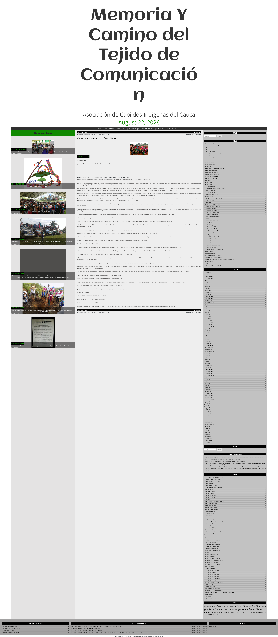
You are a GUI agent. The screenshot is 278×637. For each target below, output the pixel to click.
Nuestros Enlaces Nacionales (212, 229)
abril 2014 (207, 337)
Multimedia (159, 128)
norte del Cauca (229, 612)
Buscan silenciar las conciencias (213, 154)
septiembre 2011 (209, 400)
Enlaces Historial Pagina (211, 194)
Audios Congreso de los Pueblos (213, 148)
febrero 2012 (208, 389)
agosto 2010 (208, 426)
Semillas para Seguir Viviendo (213, 255)
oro (240, 612)
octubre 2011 (208, 398)
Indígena (240, 609)
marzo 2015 (208, 315)
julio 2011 (207, 404)
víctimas (215, 615)
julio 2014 (207, 331)
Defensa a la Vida (209, 180)
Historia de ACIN (209, 196)
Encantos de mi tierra (210, 192)
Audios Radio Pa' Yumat (211, 152)
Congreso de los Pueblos (211, 172)
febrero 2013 (208, 365)
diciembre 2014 (209, 321)
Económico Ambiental (210, 186)
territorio (261, 613)
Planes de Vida (121, 128)
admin (21, 153)
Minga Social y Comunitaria (212, 212)
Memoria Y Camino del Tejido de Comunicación (139, 56)
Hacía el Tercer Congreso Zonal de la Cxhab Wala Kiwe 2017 (43, 212)
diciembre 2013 (209, 345)
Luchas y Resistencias (172, 128)
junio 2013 (207, 357)
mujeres (217, 613)
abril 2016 (207, 288)
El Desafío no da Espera (211, 190)
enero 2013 (208, 367)
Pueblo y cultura (209, 251)
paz (243, 613)
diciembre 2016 (209, 276)
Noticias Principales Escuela (212, 225)
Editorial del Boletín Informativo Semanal (216, 188)
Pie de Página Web (210, 235)
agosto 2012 (208, 377)
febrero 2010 (208, 438)
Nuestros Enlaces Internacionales (214, 227)
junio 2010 (207, 430)
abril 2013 (207, 361)
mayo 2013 (207, 359)
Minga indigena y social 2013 (212, 210)
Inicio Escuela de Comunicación (213, 198)
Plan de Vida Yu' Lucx (210, 247)
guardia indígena (213, 609)
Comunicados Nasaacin (17, 239)
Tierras (206, 614)
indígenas (252, 609)
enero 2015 (208, 319)
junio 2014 (207, 333)
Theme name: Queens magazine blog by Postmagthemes (147, 636)
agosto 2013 (208, 353)
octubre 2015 (208, 300)
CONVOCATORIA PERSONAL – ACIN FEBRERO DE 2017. (43, 186)
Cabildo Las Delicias (210, 164)
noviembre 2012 (209, 371)
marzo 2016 (208, 290)
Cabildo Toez (208, 166)
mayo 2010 (207, 432)
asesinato (206, 606)
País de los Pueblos (210, 233)
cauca (213, 606)
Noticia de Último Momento (18, 150)
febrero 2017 (208, 272)
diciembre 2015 (209, 296)
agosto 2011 (208, 402)
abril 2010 (207, 434)
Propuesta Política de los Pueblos (214, 249)
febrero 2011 (208, 414)
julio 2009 (207, 442)
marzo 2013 (208, 363)
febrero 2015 (208, 317)
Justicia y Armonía (209, 200)
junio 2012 (207, 381)
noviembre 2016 (209, 278)
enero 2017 (208, 274)
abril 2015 (207, 313)
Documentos (208, 182)
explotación (248, 606)
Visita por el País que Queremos (213, 265)
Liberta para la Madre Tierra (212, 204)
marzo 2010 (208, 436)
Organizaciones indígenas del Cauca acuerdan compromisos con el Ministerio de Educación (43, 152)
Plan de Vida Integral (210, 239)
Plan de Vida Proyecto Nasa (212, 243)
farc (255, 606)
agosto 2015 (208, 304)
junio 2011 (207, 406)
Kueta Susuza (208, 202)
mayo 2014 (207, 335)
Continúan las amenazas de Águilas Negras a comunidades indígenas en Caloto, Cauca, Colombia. (43, 346)
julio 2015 (207, 306)
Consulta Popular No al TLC (212, 174)
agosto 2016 (208, 280)
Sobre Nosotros (109, 128)
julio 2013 (207, 355)
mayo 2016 (207, 286)
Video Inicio (208, 263)
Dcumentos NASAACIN (211, 178)
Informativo (132, 128)
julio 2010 (207, 428)
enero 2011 (208, 416)
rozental (254, 613)
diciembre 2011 (209, 393)
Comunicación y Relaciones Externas (214, 168)
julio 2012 (207, 379)
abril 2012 (207, 385)
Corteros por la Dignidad (211, 176)
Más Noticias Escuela (210, 208)
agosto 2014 (208, 329)
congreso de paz (223, 606)
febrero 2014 (208, 341)
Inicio (99, 128)
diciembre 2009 (209, 440)
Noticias (207, 219)
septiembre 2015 (209, 302)
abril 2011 (207, 410)
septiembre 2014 (209, 327)
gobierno (262, 606)
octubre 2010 (208, 422)
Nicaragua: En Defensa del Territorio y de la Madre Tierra (93, 134)
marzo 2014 (208, 339)
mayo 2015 (207, 310)
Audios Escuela (209, 150)
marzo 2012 (208, 387)
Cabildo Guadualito (210, 158)
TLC (210, 615)
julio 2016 (207, 282)
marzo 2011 (208, 412)
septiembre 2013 (209, 351)
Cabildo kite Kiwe (209, 160)
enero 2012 (208, 391)
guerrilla (228, 609)
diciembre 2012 (209, 369)
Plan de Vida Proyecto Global (212, 241)
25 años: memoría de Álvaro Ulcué (214, 144)
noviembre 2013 (209, 347)
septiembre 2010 (209, 424)
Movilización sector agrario (212, 214)
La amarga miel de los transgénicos (191, 134)
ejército (240, 606)
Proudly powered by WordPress (122, 636)
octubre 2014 (208, 325)
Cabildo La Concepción (211, 162)
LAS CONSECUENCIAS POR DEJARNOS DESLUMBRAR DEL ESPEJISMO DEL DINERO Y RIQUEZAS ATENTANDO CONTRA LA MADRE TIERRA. (43, 310)
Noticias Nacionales (83, 157)
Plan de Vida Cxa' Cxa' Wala (212, 237)
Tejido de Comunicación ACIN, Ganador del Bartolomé (219, 259)
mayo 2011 (207, 408)
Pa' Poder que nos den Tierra (212, 231)
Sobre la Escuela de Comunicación (214, 257)
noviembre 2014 (209, 323)
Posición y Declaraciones (146, 128)
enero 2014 (208, 343)
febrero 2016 (208, 292)
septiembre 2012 (209, 375)
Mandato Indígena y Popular (212, 206)
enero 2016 (208, 294)
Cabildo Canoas (209, 156)
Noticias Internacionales (211, 221)
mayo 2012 (207, 383)
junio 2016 (207, 284)
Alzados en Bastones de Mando (213, 146)
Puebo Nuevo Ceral (210, 253)
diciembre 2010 (209, 418)
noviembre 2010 (209, 420)
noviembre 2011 (209, 396)
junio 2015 (207, 308)
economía (232, 606)
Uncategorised (209, 261)
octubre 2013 (208, 349)
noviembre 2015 (209, 298)
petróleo (248, 612)
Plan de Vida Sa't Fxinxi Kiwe (212, 245)
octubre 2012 (208, 373)
